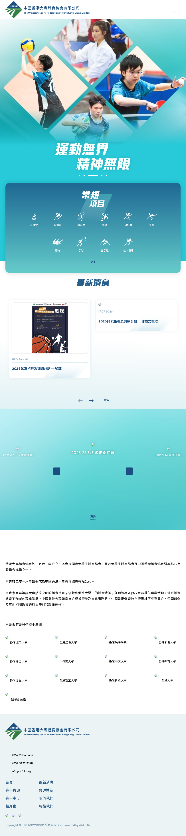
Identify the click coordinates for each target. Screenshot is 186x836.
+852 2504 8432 (22, 755)
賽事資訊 (12, 790)
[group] (50, 339)
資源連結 (46, 790)
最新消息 (46, 782)
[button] (79, 175)
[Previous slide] (80, 400)
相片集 (11, 806)
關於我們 (46, 798)
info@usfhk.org (21, 771)
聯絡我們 (46, 806)
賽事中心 (12, 798)
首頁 (9, 782)
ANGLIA (84, 825)
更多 (93, 262)
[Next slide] (91, 400)
